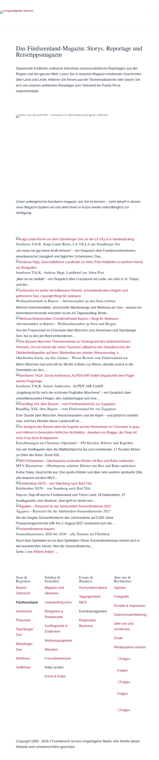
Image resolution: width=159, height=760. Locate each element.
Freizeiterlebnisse (58, 658)
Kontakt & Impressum (129, 605)
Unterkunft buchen (58, 602)
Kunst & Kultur (55, 676)
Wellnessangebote (58, 640)
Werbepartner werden (130, 647)
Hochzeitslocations (93, 587)
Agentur (120, 587)
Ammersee (24, 611)
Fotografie (121, 596)
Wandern (51, 649)
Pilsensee (23, 620)
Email (118, 638)
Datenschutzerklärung (130, 614)
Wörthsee (23, 658)
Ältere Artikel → (46, 552)
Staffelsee (23, 667)
